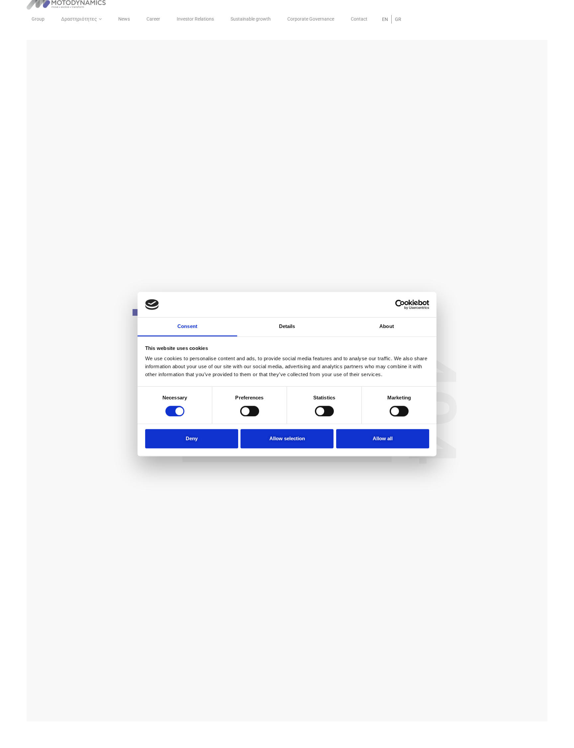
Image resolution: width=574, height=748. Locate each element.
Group (38, 19)
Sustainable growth (251, 19)
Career (153, 19)
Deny (192, 439)
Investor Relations (195, 19)
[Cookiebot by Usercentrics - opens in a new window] (400, 304)
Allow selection (287, 439)
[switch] (249, 411)
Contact (359, 19)
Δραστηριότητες (79, 19)
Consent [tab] (187, 326)
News (124, 19)
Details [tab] (287, 326)
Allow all (383, 439)
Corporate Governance (310, 19)
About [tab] (386, 326)
